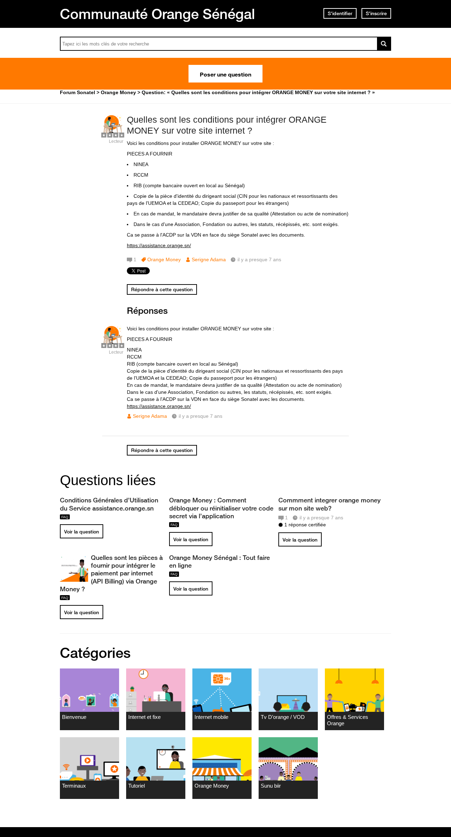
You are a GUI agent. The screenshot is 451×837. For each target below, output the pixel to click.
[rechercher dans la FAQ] (384, 44)
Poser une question (225, 73)
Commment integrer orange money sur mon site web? (329, 504)
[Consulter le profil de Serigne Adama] (112, 133)
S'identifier (340, 13)
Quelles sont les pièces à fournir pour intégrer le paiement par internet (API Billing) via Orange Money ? (111, 573)
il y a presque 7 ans (200, 416)
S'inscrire (376, 13)
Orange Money (164, 259)
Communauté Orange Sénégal (157, 14)
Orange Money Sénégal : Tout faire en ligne (219, 561)
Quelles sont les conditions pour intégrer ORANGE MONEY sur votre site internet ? (227, 125)
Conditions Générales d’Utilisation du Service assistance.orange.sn (109, 504)
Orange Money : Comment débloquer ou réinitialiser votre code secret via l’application (221, 507)
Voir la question (81, 532)
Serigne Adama (209, 259)
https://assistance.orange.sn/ (159, 245)
